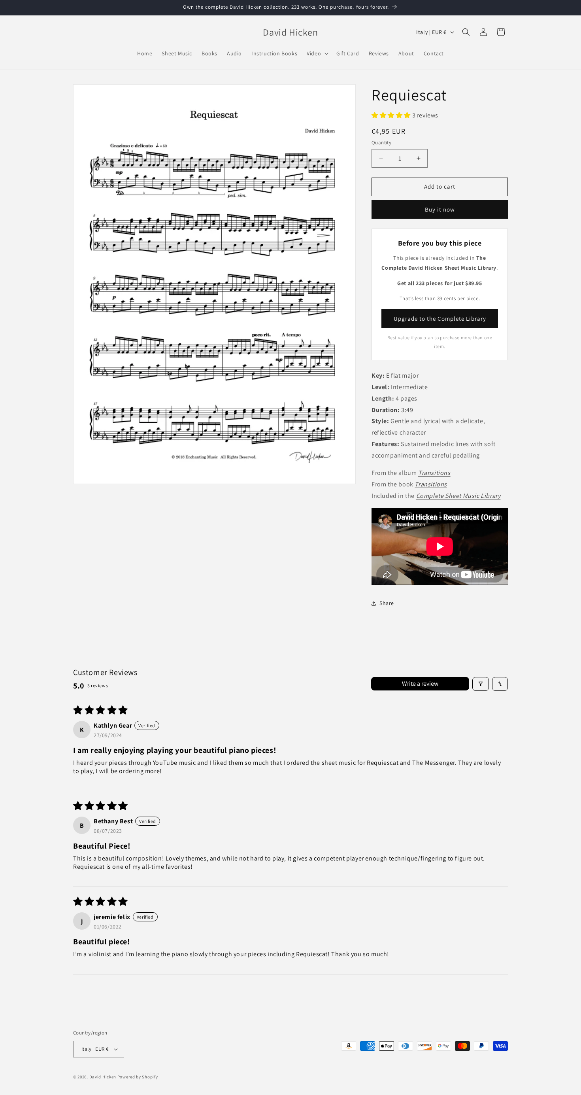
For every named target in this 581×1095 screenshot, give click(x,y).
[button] (317, 53)
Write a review (420, 683)
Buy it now (440, 209)
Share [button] (386, 603)
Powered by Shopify (137, 1077)
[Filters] (480, 684)
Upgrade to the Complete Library (440, 318)
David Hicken (102, 1077)
